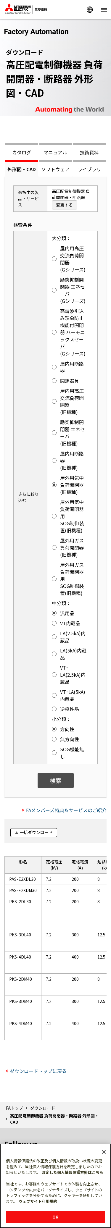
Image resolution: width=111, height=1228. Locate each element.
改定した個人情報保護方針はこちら (72, 1172)
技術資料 (89, 152)
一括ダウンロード (36, 832)
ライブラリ (89, 169)
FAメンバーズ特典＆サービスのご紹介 (66, 810)
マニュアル (55, 152)
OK (55, 1217)
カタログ (21, 152)
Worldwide (90, 9)
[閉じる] (103, 1151)
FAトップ (14, 1108)
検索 (56, 780)
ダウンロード (42, 1108)
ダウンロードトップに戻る (38, 1070)
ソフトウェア (55, 169)
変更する (64, 205)
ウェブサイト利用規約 (38, 1201)
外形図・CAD (21, 169)
